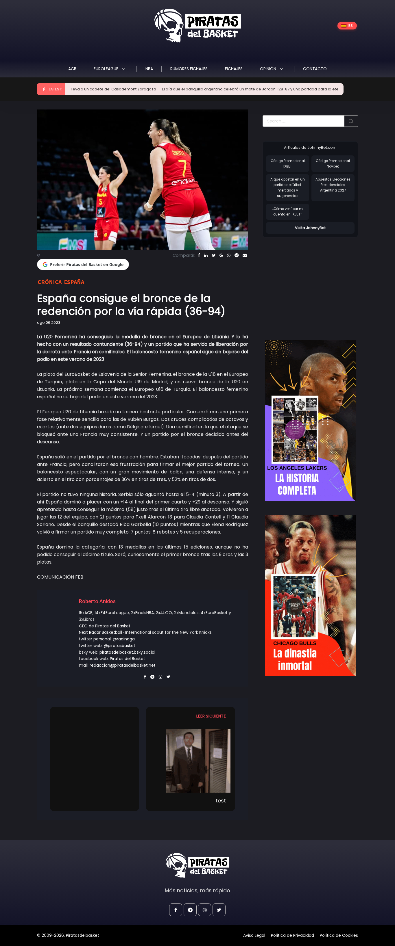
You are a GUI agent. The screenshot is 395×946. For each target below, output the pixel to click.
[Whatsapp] (228, 255)
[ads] (310, 420)
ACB (72, 69)
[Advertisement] (311, 282)
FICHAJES (234, 69)
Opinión (268, 69)
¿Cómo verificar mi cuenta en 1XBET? (288, 212)
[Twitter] (213, 255)
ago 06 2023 (48, 322)
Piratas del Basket (127, 658)
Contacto (315, 69)
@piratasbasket (119, 645)
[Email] (245, 255)
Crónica (50, 281)
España (74, 281)
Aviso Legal (254, 935)
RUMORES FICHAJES (189, 69)
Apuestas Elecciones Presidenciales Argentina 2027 (332, 184)
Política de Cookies (339, 935)
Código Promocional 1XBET (288, 164)
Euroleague (106, 69)
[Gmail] (221, 255)
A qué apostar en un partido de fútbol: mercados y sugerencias (287, 187)
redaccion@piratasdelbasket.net (123, 665)
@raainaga (124, 639)
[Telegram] (237, 255)
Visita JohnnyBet (310, 227)
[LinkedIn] (206, 255)
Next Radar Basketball (100, 632)
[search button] (351, 121)
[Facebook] (199, 255)
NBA (149, 69)
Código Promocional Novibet (333, 164)
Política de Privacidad (292, 935)
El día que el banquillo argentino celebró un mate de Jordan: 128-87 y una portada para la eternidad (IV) (234, 89)
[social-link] (175, 909)
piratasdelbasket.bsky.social (127, 652)
